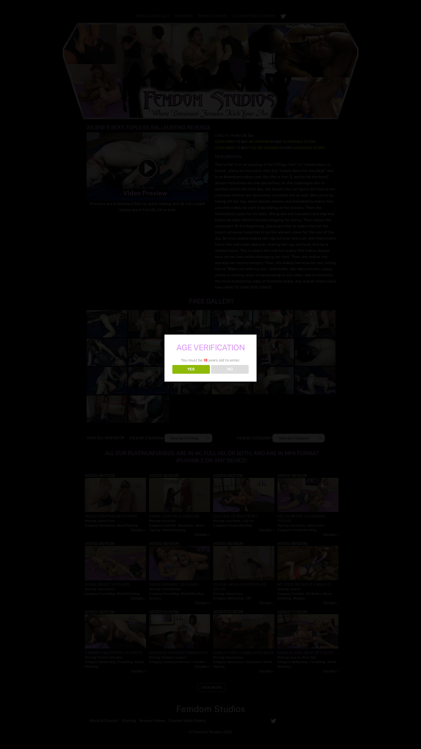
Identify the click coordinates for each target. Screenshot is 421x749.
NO (230, 369)
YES (191, 369)
